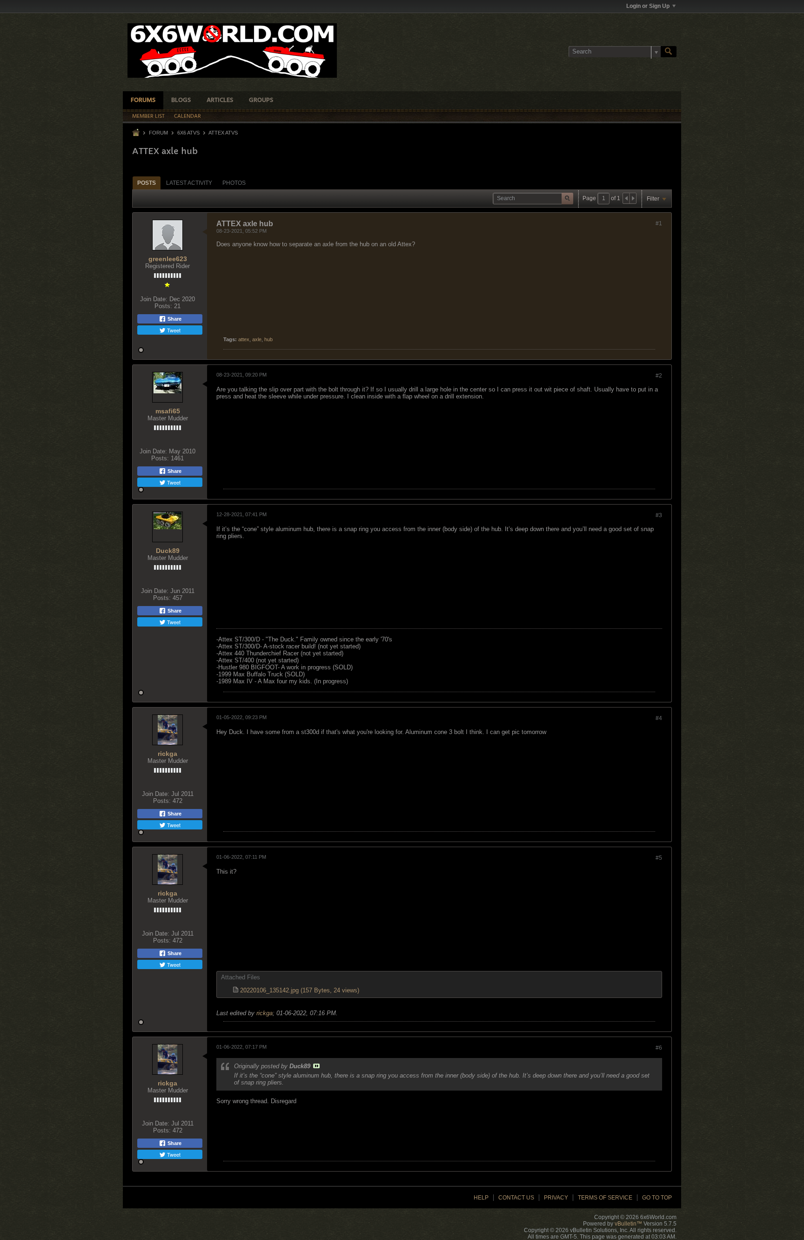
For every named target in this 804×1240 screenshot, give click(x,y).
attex (243, 339)
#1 (659, 223)
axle (256, 339)
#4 (659, 718)
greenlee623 (167, 259)
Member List (148, 116)
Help (481, 1197)
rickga (167, 753)
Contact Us (516, 1197)
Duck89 (168, 550)
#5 (659, 858)
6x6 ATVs (188, 132)
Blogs (181, 100)
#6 (659, 1048)
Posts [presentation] (146, 183)
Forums (143, 100)
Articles (220, 100)
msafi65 (167, 411)
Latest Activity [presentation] (189, 183)
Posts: (163, 306)
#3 (659, 515)
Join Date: (154, 299)
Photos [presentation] (234, 183)
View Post (316, 1066)
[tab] (146, 182)
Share (173, 319)
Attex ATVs (223, 132)
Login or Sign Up (648, 6)
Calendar (187, 116)
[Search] (669, 51)
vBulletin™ (628, 1223)
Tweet (173, 330)
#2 (659, 375)
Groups (261, 100)
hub (268, 339)
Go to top (657, 1197)
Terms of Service (605, 1197)
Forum (158, 132)
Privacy (556, 1197)
